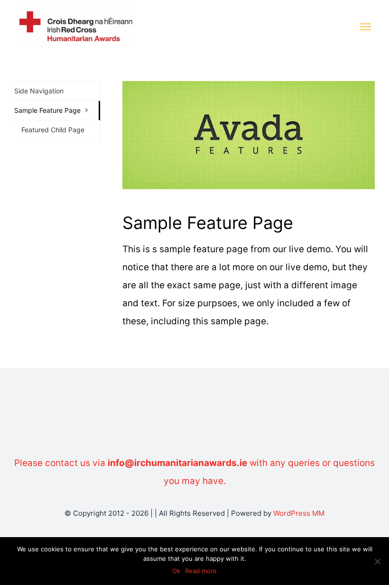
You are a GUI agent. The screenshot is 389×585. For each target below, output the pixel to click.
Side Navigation (39, 91)
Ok (176, 571)
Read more (201, 571)
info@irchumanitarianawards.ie (177, 462)
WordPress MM (298, 513)
